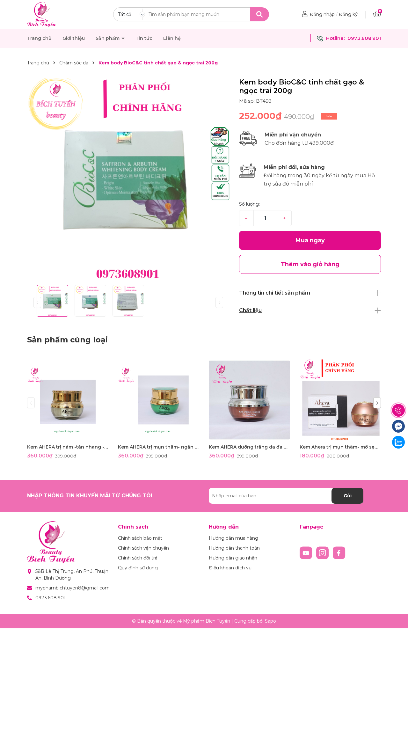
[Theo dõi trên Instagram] (323, 552)
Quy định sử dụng (138, 568)
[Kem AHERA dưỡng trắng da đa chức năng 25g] (249, 400)
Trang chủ (39, 38)
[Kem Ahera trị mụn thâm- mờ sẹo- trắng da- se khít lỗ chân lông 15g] (340, 400)
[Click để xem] (128, 179)
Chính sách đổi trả (137, 558)
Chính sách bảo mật (140, 538)
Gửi (348, 496)
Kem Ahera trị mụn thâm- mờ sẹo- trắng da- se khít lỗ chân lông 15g (340, 447)
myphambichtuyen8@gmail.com (72, 588)
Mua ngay (310, 240)
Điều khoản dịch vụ (230, 568)
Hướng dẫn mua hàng (233, 538)
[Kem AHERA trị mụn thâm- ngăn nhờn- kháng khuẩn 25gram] (158, 400)
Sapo (270, 621)
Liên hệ (172, 38)
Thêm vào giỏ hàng (72, 435)
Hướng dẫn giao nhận (233, 558)
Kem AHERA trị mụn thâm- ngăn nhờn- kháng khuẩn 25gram (158, 447)
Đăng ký (348, 14)
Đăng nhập (322, 14)
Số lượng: (249, 204)
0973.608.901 (364, 38)
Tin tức (143, 38)
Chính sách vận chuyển (143, 548)
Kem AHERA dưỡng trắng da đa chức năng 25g (249, 447)
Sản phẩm (108, 38)
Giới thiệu (73, 38)
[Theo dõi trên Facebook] (339, 552)
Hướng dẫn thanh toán (234, 548)
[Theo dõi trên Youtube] (307, 552)
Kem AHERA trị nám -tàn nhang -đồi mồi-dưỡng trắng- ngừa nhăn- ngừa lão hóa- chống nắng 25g (67, 447)
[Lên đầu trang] (397, 742)
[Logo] (41, 14)
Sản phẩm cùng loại (67, 339)
